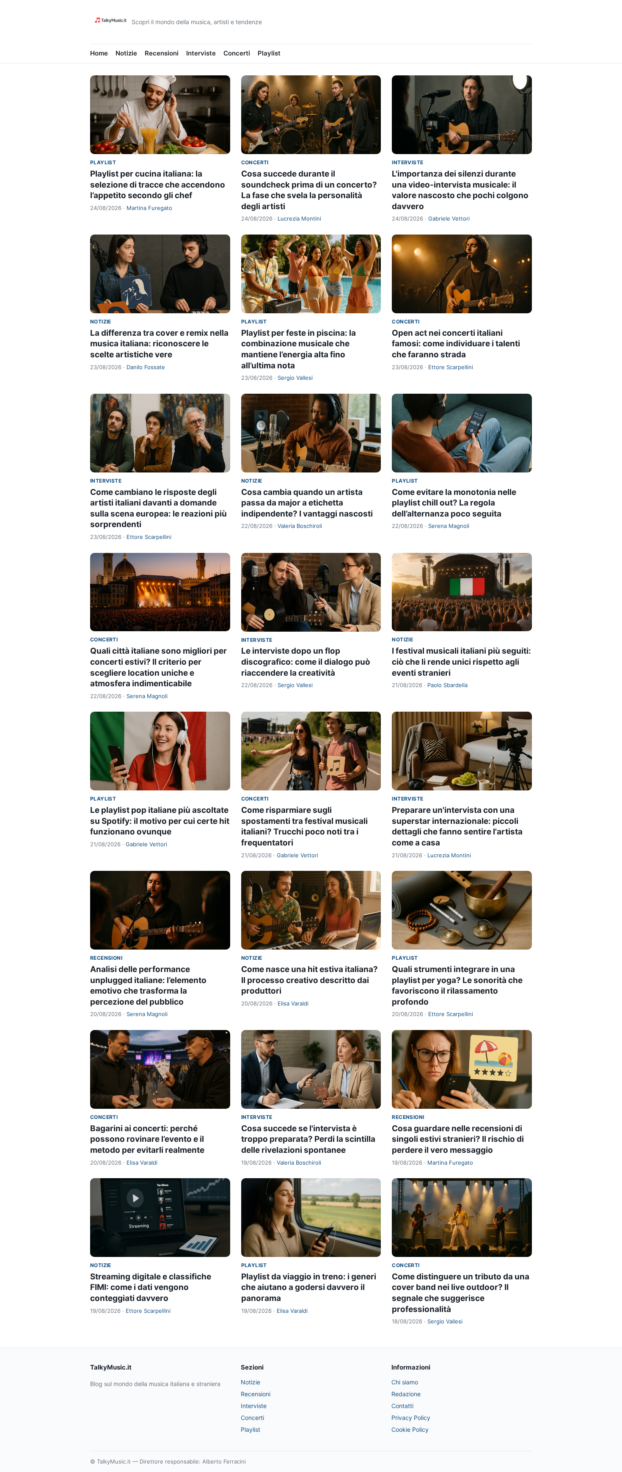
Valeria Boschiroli (300, 525)
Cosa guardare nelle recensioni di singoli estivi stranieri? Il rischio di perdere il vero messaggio (458, 1139)
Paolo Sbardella (447, 685)
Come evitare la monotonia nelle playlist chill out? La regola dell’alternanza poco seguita (454, 503)
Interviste (201, 53)
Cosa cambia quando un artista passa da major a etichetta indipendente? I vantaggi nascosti (307, 503)
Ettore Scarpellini (450, 367)
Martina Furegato (149, 207)
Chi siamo (404, 1382)
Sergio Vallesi (295, 377)
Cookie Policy (410, 1429)
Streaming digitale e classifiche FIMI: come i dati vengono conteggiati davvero (150, 1287)
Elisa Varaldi (293, 1003)
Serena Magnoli (448, 525)
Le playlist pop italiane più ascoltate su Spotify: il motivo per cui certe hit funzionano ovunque (159, 821)
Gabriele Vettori (449, 218)
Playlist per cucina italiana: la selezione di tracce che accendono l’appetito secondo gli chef (157, 184)
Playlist (269, 53)
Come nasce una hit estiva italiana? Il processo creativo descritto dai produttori (309, 980)
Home (99, 53)
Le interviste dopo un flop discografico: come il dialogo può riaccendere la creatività (305, 661)
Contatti (402, 1405)
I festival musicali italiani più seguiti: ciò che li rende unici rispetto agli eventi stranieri (461, 661)
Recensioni (162, 53)
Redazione (406, 1393)
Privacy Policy (410, 1417)
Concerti (236, 53)
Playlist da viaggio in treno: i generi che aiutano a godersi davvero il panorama (308, 1287)
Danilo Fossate (146, 367)
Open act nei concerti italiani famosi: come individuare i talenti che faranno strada (456, 343)
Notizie (126, 53)
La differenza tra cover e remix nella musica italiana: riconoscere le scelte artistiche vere (159, 343)
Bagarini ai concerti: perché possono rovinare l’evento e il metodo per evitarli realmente (147, 1139)
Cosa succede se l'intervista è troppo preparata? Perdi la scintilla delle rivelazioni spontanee (308, 1139)
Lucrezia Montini (299, 218)
